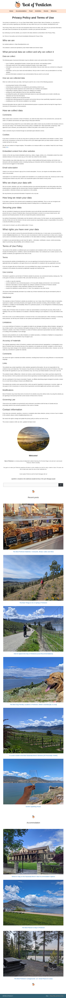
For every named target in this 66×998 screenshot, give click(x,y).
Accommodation (21, 11)
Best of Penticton (36, 4)
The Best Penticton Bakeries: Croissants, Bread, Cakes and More (33, 552)
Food (30, 11)
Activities (38, 11)
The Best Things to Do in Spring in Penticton (33, 603)
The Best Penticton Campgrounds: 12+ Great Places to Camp (33, 979)
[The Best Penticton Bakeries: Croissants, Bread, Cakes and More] (33, 548)
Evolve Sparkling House (33, 806)
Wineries (54, 11)
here (7, 147)
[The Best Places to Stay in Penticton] (33, 924)
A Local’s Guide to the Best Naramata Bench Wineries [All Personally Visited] (33, 755)
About (47, 995)
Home (11, 11)
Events (46, 11)
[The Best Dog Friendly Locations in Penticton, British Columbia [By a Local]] (33, 701)
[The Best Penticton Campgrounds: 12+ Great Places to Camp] (33, 975)
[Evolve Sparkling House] (33, 803)
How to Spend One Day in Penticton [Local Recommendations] (33, 654)
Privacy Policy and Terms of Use (56, 995)
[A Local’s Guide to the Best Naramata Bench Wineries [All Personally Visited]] (33, 752)
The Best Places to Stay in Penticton (33, 927)
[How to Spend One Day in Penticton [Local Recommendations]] (33, 650)
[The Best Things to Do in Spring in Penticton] (33, 599)
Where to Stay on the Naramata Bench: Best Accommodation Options (33, 876)
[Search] (60, 485)
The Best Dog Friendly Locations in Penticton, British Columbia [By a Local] (33, 704)
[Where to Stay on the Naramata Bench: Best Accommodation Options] (33, 873)
